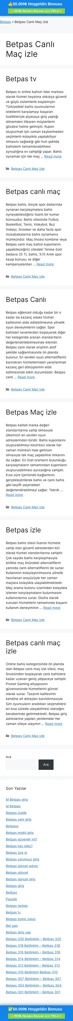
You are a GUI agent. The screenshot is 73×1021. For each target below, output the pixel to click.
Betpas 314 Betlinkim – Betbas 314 (33, 959)
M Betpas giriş (17, 799)
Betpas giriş (15, 886)
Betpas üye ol (16, 853)
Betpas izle (23, 530)
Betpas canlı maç (33, 191)
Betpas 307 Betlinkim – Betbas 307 (33, 979)
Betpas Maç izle (31, 412)
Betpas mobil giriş (20, 833)
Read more (53, 156)
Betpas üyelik (16, 813)
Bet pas (12, 926)
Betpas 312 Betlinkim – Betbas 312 (33, 965)
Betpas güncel (17, 873)
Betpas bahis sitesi (20, 919)
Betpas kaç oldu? (19, 846)
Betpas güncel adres (22, 866)
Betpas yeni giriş (19, 819)
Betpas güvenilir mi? (21, 839)
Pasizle (11, 899)
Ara (8, 757)
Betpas (5, 22)
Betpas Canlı (26, 299)
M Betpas (13, 806)
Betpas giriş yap (18, 932)
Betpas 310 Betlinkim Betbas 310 (32, 972)
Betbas (11, 892)
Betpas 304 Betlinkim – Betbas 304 (34, 985)
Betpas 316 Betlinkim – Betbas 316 (33, 952)
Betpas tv (21, 79)
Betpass (12, 826)
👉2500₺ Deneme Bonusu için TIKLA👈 (36, 11)
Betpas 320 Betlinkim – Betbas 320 (33, 939)
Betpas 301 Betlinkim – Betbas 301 (33, 992)
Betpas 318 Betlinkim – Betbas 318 (33, 946)
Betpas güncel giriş (20, 879)
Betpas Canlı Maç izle (28, 169)
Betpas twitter (17, 906)
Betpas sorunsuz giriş (22, 859)
